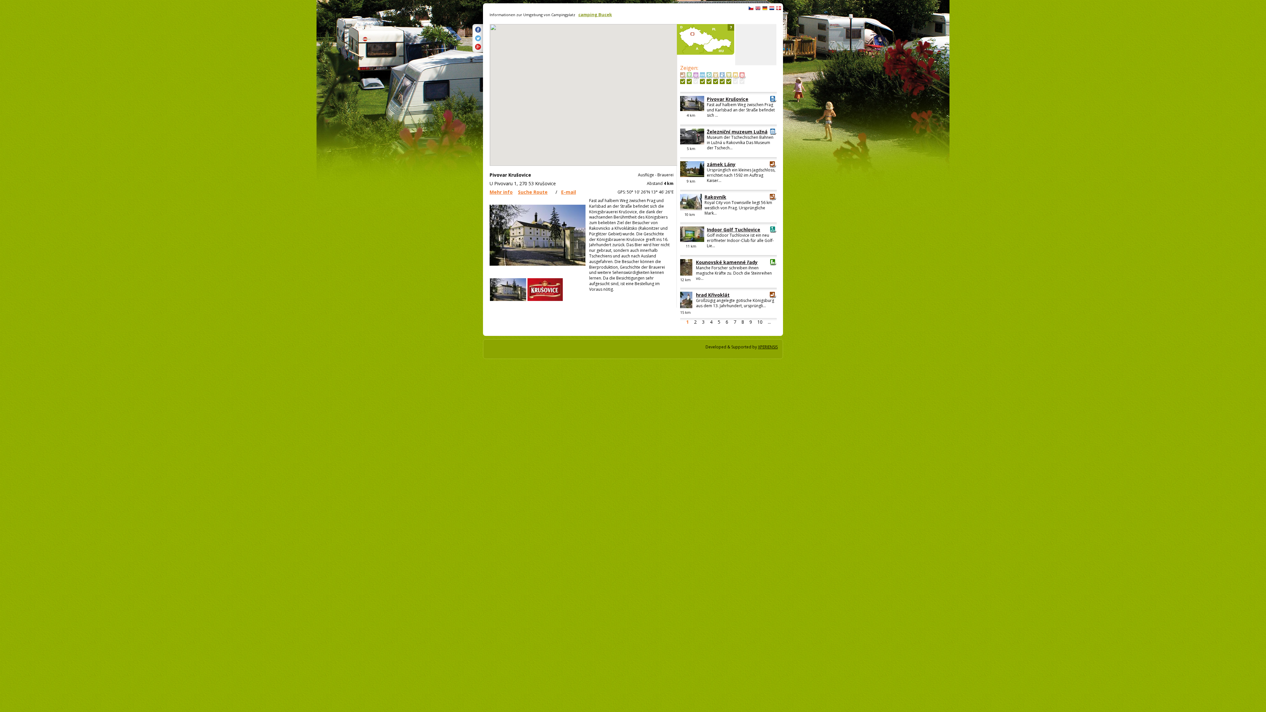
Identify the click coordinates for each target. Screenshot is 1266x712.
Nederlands (771, 8)
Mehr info (501, 192)
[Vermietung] (735, 81)
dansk (778, 8)
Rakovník (715, 197)
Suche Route (533, 192)
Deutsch (765, 8)
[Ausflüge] (722, 81)
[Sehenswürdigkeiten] (682, 81)
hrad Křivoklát (713, 295)
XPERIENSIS (768, 347)
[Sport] (709, 81)
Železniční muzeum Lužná (737, 132)
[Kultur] (728, 81)
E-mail (568, 192)
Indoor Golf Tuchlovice (733, 229)
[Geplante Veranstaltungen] (741, 81)
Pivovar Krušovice (727, 99)
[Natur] (689, 81)
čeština (751, 8)
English (758, 8)
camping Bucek (595, 14)
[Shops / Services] (695, 81)
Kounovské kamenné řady (727, 262)
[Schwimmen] (702, 81)
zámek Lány (721, 164)
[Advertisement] (755, 44)
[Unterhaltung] (715, 81)
